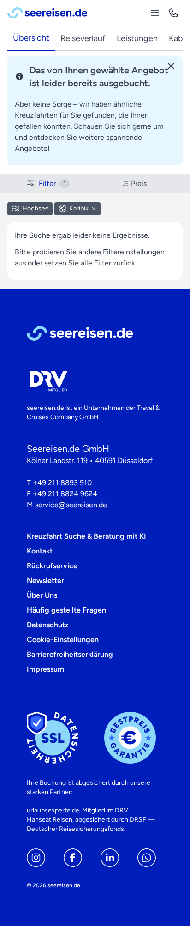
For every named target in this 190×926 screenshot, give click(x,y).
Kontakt (40, 551)
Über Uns (42, 595)
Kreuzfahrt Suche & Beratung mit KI (86, 536)
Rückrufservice (52, 565)
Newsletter (45, 580)
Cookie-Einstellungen (63, 639)
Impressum (45, 669)
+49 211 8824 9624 (65, 493)
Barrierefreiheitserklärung (70, 654)
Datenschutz (48, 624)
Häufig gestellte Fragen (66, 610)
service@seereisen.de (71, 504)
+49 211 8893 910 (62, 482)
